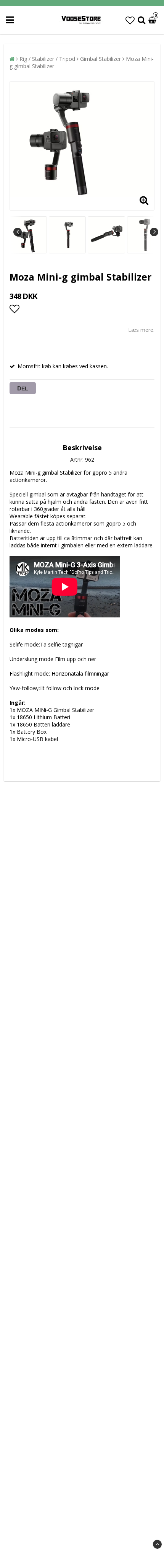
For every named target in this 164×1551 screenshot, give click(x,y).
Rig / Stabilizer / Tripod (47, 58)
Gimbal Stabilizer (100, 58)
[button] (130, 20)
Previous (17, 232)
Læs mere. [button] (141, 329)
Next (154, 232)
